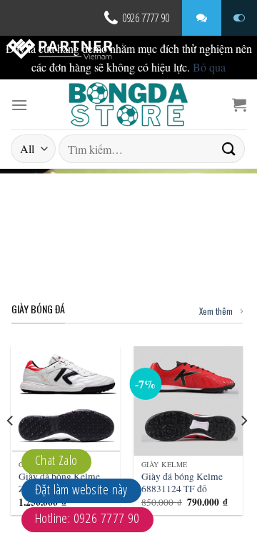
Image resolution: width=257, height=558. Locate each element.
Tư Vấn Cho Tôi (201, 18)
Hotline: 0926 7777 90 (87, 518)
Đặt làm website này (81, 489)
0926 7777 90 (145, 18)
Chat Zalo (56, 460)
